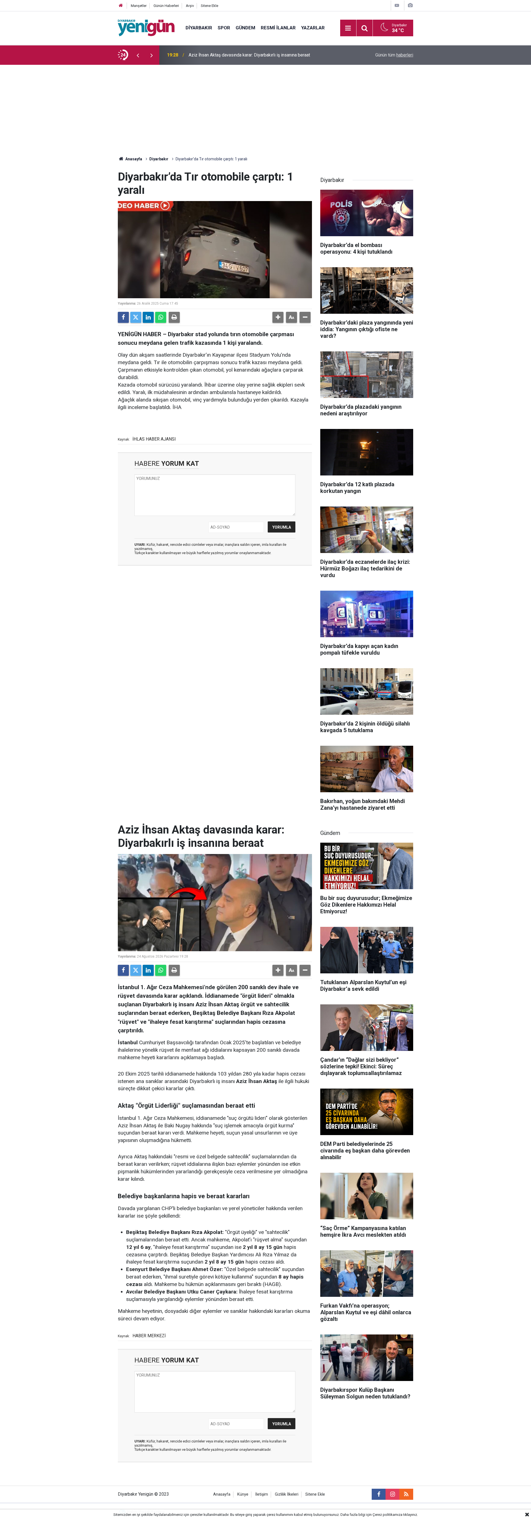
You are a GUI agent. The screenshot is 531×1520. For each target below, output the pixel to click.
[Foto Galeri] (410, 5)
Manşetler (139, 6)
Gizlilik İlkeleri (286, 1494)
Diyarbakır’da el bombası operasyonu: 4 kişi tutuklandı (240, 55)
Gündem (245, 27)
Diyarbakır (199, 27)
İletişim (261, 1494)
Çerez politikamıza (387, 1515)
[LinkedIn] (148, 317)
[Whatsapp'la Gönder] (160, 317)
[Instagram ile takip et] (392, 1494)
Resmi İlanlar (278, 27)
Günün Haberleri (166, 6)
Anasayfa (133, 159)
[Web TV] (397, 5)
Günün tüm (394, 55)
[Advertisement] (265, 106)
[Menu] (348, 28)
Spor (224, 27)
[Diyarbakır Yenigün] (146, 27)
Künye (242, 1494)
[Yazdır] (174, 317)
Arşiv (190, 6)
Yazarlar (313, 27)
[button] (277, 317)
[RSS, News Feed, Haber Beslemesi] (406, 1494)
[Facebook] (123, 317)
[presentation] (138, 55)
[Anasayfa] (121, 6)
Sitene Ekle (209, 6)
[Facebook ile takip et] (379, 1494)
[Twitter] (135, 317)
